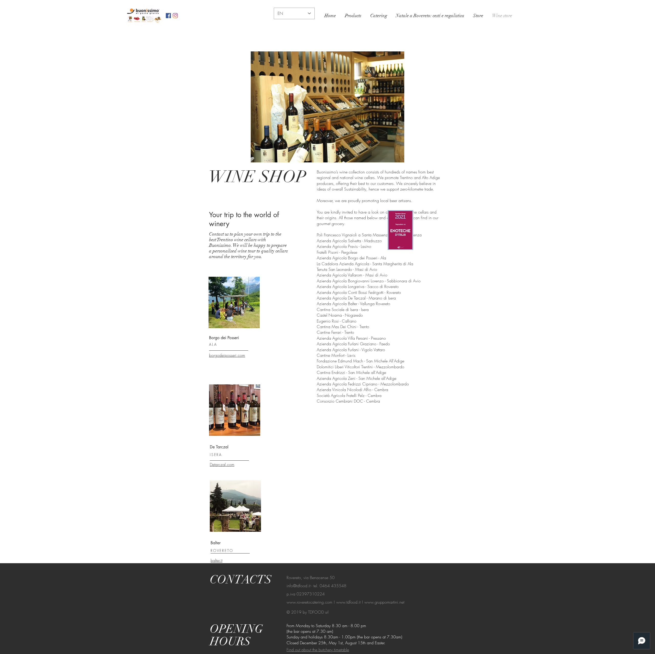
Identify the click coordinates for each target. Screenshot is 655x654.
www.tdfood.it (348, 602)
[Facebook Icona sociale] (168, 15)
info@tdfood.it (298, 586)
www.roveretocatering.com (309, 602)
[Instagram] (175, 15)
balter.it (216, 560)
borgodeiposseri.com (227, 355)
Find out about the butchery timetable (318, 649)
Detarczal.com (222, 464)
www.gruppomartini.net (384, 602)
